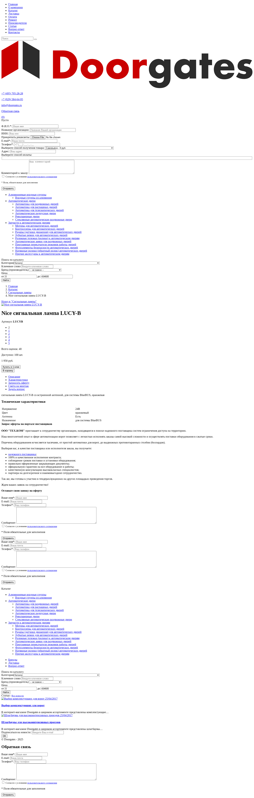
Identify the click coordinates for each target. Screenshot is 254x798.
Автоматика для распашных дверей (36, 207)
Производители (17, 22)
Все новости (18, 695)
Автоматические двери (22, 200)
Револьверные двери (27, 216)
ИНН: (5, 133)
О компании (15, 7)
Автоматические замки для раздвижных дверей (43, 241)
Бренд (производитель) (15, 269)
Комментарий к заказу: (14, 172)
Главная (13, 4)
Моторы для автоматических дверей (36, 225)
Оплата (12, 16)
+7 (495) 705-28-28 (12, 93)
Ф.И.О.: (7, 126)
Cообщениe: (8, 522)
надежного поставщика (22, 454)
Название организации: (15, 129)
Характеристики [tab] (18, 379)
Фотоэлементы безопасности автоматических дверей (46, 247)
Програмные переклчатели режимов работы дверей (45, 244)
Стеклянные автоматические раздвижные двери (43, 219)
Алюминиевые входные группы (27, 194)
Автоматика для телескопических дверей (39, 210)
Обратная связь (10, 111)
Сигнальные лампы (19, 292)
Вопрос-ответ (16, 29)
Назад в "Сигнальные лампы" (19, 301)
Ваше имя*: (8, 497)
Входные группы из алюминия (33, 197)
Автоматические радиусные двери (35, 213)
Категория (7, 262)
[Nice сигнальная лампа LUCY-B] (21, 304)
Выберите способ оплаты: (16, 154)
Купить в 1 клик (11, 367)
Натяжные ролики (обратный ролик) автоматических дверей (51, 250)
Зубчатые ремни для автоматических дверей (41, 235)
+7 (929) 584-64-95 (12, 99)
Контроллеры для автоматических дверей (39, 228)
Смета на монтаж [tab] (18, 386)
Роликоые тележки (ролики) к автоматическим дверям (47, 238)
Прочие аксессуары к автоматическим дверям (42, 253)
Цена (4, 273)
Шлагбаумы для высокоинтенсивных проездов (30, 722)
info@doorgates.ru (11, 105)
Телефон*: (7, 505)
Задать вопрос (16, 389)
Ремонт (12, 19)
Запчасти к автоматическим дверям (29, 222)
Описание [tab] (14, 376)
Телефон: (7, 144)
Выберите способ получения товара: (22, 147)
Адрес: (5, 151)
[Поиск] (35, 39)
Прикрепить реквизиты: (16, 137)
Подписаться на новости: (16, 732)
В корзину (8, 370)
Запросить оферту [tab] (18, 382)
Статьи (12, 26)
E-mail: (6, 140)
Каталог (13, 10)
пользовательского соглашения (42, 176)
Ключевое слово (11, 266)
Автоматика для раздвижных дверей (36, 203)
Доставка (13, 13)
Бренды (12, 659)
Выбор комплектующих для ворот (23, 705)
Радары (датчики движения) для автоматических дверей (48, 232)
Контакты (14, 32)
